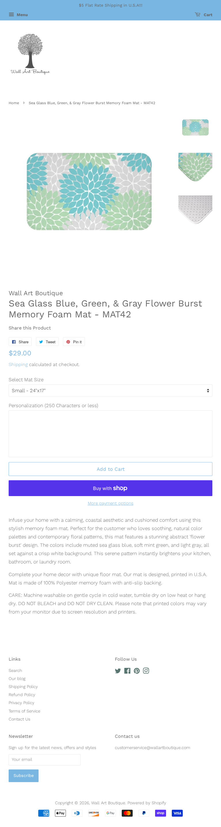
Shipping (18, 364)
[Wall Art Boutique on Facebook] (127, 672)
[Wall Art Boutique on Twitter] (118, 672)
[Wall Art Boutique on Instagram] (146, 672)
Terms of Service (24, 711)
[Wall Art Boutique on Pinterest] (137, 672)
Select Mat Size (26, 379)
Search (15, 670)
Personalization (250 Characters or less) (53, 405)
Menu (22, 14)
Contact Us (19, 719)
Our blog (17, 678)
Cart (207, 14)
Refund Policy (22, 694)
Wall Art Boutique (108, 803)
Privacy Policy (21, 702)
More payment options (111, 503)
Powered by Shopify (146, 803)
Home (14, 103)
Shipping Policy (23, 686)
